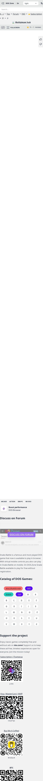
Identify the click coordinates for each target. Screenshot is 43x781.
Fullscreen (15, 28)
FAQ (23, 14)
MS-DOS (28, 502)
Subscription (36, 14)
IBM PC (20, 502)
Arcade (4, 502)
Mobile (8, 594)
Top (8, 14)
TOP (19, 594)
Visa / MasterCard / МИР (11, 693)
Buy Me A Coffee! (11, 730)
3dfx (29, 588)
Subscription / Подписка (11, 657)
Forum (16, 14)
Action (12, 502)
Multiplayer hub (23, 22)
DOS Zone (10, 3)
